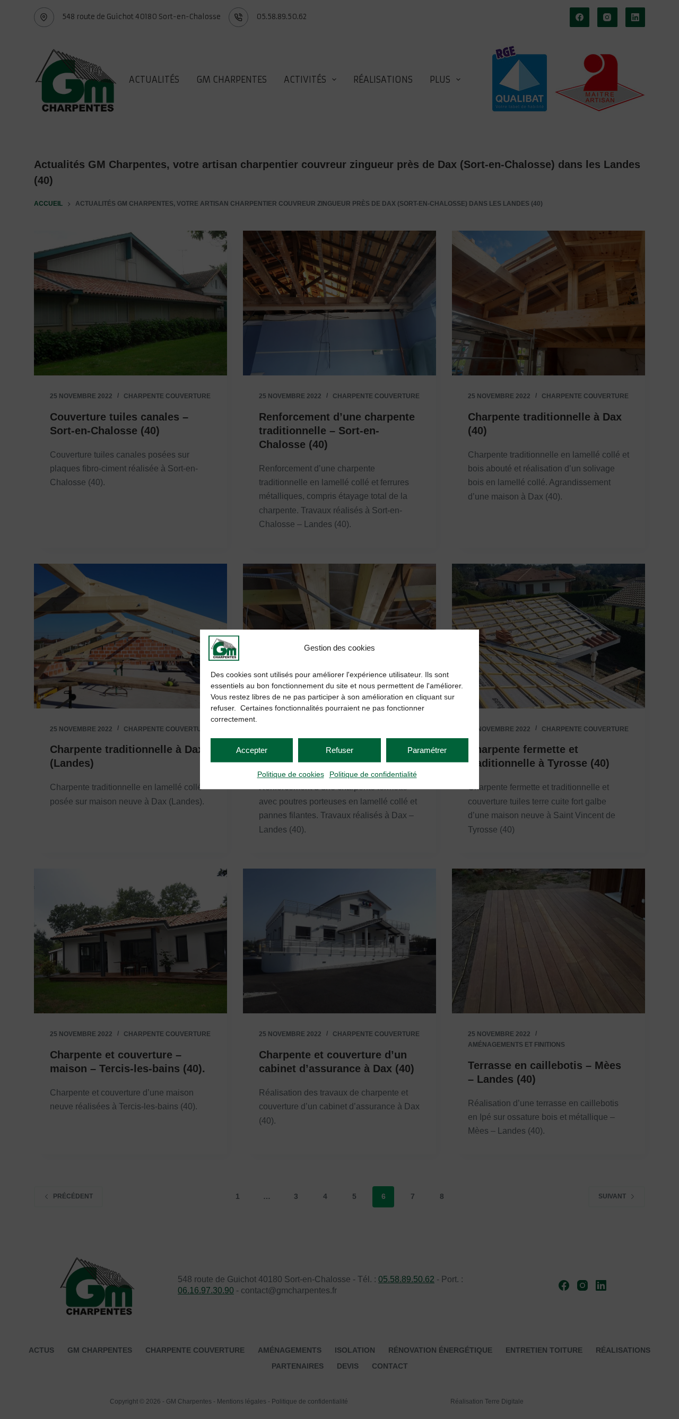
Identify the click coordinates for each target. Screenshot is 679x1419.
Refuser (339, 750)
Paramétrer (427, 750)
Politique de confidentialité (373, 774)
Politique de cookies (290, 774)
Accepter (251, 750)
